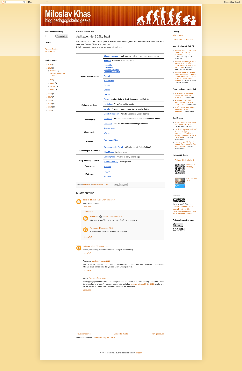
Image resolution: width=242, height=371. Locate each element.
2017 (50, 97)
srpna (52, 83)
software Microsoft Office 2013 (142, 284)
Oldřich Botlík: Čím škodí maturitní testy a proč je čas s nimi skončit (185, 144)
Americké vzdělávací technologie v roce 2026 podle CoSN (184, 102)
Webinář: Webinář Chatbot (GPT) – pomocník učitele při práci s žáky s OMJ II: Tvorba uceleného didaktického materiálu (185, 77)
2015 (50, 104)
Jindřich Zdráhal (89, 200)
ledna (52, 90)
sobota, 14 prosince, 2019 (112, 217)
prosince (53, 71)
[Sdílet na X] (120, 184)
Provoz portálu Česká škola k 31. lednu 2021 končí (185, 123)
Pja (91, 228)
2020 (50, 65)
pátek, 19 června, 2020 (100, 246)
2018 (50, 94)
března (53, 86)
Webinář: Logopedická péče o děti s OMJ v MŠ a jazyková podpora (185, 53)
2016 (50, 100)
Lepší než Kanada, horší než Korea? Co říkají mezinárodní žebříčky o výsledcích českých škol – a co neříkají (186, 133)
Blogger (139, 353)
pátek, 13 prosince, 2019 (106, 200)
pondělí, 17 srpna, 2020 (101, 261)
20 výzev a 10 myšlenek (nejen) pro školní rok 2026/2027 (184, 96)
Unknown (86, 246)
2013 (50, 110)
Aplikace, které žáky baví (184, 160)
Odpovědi (89, 212)
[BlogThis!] (118, 184)
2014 (50, 107)
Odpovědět (87, 207)
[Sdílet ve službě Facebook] (123, 184)
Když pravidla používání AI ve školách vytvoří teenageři (185, 109)
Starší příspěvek (158, 334)
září (51, 80)
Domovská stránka (121, 334)
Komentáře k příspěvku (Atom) (104, 338)
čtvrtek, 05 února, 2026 (97, 278)
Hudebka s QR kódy (190, 166)
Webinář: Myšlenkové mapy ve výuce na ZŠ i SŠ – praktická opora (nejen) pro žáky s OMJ (185, 65)
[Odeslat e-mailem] (115, 184)
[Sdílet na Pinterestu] (126, 184)
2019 (50, 68)
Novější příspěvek (83, 334)
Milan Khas (94, 217)
